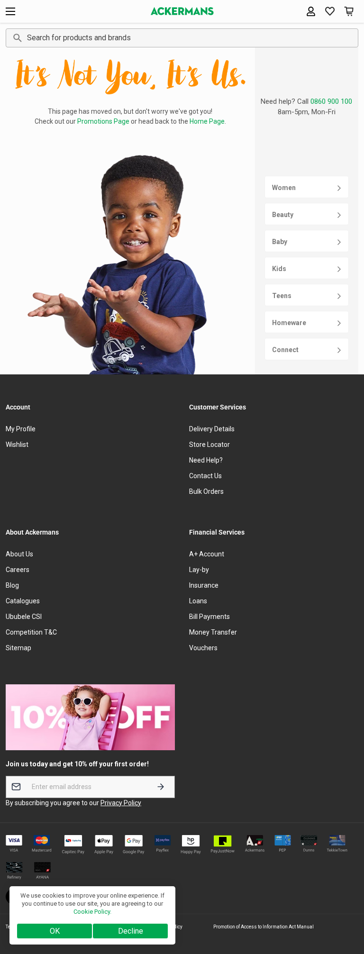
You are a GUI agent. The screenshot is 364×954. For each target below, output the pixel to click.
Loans (198, 601)
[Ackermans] (182, 11)
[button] (348, 11)
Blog (12, 585)
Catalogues (23, 601)
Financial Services (217, 532)
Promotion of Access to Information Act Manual (263, 926)
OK (55, 931)
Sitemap (18, 648)
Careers (17, 569)
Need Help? (206, 460)
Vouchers (203, 648)
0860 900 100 (331, 101)
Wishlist (17, 444)
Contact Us (205, 476)
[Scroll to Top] (345, 902)
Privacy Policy (120, 803)
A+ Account (206, 554)
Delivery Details (212, 429)
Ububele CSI (24, 616)
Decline (130, 931)
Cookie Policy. (92, 911)
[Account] (310, 11)
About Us (19, 554)
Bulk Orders (206, 491)
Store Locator (209, 444)
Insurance (203, 585)
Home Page (207, 121)
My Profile (21, 429)
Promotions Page (103, 121)
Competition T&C (31, 632)
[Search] (16, 38)
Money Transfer (213, 632)
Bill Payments (209, 616)
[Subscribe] (160, 787)
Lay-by (199, 569)
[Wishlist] (329, 11)
